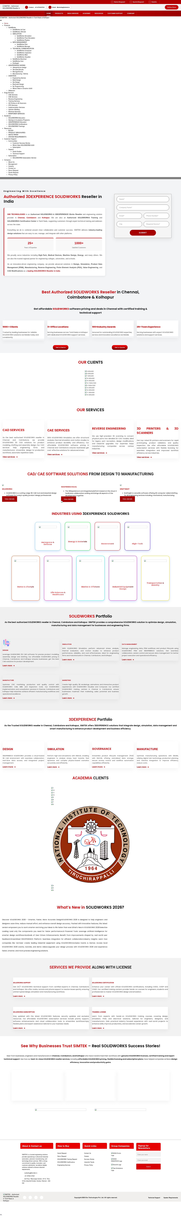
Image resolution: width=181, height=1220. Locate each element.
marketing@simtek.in (30, 1173)
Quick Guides (17, 151)
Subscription (17, 147)
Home (49, 13)
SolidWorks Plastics (23, 40)
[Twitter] (175, 2)
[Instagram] (165, 2)
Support (11, 149)
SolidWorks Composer (24, 50)
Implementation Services (16, 107)
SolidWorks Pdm (22, 44)
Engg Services (72, 13)
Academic (86, 13)
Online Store (171, 7)
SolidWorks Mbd (22, 55)
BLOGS (10, 130)
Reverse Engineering (15, 99)
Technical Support (19, 153)
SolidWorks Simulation (24, 36)
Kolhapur (45, 218)
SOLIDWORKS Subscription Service (24, 158)
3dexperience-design (20, 67)
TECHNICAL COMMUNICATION (23, 48)
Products (59, 13)
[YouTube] (167, 2)
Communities (12, 141)
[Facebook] (162, 2)
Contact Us (87, 1153)
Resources (99, 13)
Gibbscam (11, 90)
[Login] (178, 2)
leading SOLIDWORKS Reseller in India (43, 271)
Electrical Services (14, 111)
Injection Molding (14, 109)
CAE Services (12, 97)
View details (9, 499)
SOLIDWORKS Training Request (67, 1159)
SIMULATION (17, 34)
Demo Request (13, 170)
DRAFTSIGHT (124, 489)
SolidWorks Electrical (19, 59)
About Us (11, 162)
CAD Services (12, 95)
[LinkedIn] (172, 2)
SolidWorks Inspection (24, 53)
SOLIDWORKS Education (16, 118)
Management (12, 164)
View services (9, 457)
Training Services (14, 101)
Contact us (12, 168)
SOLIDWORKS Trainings (16, 126)
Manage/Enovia (18, 72)
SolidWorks (12, 27)
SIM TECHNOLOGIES (16, 214)
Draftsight (16, 63)
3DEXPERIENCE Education (17, 122)
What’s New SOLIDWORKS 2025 (23, 145)
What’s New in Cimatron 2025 (22, 88)
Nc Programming (18, 86)
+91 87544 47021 (29, 1176)
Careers (11, 166)
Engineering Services (63, 1165)
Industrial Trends (89, 1162)
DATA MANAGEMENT (20, 42)
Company (130, 13)
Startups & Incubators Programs (19, 120)
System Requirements (171, 1198)
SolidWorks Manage (23, 46)
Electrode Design (18, 84)
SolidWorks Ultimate (19, 32)
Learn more (7, 665)
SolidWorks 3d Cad (19, 29)
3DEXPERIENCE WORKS (16, 65)
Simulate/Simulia (18, 69)
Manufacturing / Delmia (20, 74)
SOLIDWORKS (7, 489)
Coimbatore (31, 218)
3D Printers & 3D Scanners (17, 103)
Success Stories (89, 1159)
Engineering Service (19, 78)
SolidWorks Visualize (23, 57)
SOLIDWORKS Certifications (17, 124)
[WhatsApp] (170, 2)
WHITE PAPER (13, 135)
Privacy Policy (12, 174)
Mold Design (17, 80)
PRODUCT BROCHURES (16, 132)
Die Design (16, 82)
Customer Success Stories (21, 143)
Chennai (21, 218)
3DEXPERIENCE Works (69, 487)
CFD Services (12, 105)
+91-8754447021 (40, 7)
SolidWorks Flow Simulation (26, 38)
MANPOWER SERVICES (16, 114)
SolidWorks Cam (18, 61)
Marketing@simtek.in (63, 7)
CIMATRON (12, 76)
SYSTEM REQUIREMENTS (17, 137)
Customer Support (115, 13)
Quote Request (13, 172)
